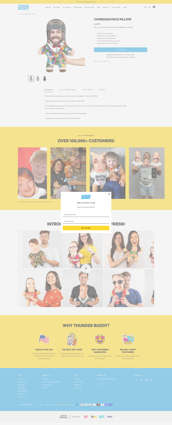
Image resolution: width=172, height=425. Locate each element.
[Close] (109, 194)
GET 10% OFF (86, 228)
